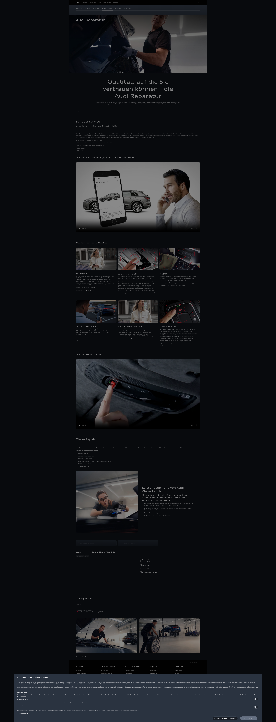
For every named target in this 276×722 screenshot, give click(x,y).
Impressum (39, 689)
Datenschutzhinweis (30, 689)
